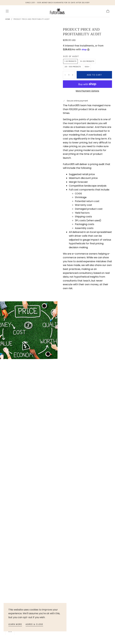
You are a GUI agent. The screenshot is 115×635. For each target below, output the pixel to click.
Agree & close (34, 624)
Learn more (15, 624)
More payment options (87, 91)
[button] (7, 11)
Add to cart (94, 75)
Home (7, 19)
